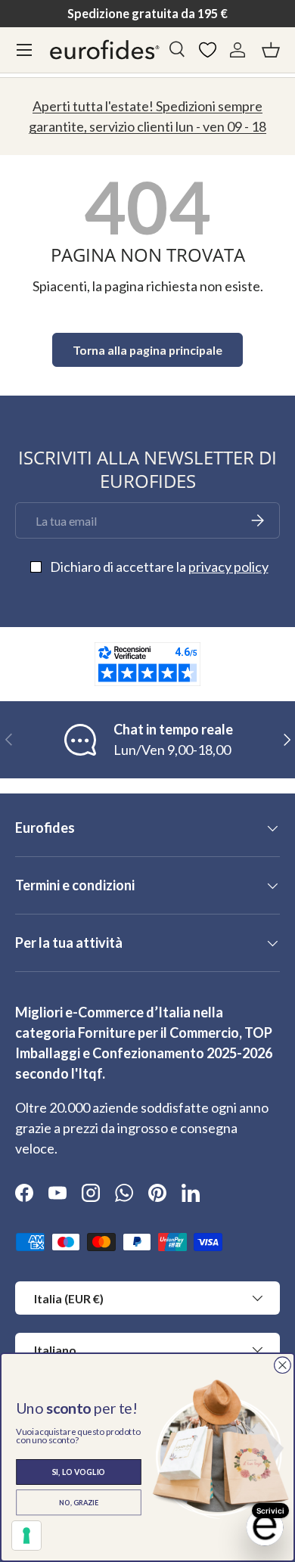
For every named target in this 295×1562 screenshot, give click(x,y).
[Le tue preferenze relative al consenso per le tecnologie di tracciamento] (26, 1535)
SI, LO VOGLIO (79, 1472)
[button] (270, 50)
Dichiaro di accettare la (159, 566)
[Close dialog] (282, 1365)
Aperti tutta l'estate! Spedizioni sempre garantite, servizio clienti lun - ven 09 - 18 (147, 116)
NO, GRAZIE (78, 1502)
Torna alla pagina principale (147, 350)
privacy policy (228, 566)
